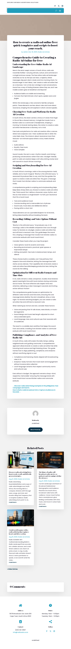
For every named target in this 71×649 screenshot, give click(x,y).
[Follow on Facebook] (46, 631)
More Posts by (35, 430)
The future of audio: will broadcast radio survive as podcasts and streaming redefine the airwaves (50, 475)
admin (25, 52)
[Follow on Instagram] (54, 631)
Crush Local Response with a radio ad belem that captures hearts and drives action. (19, 532)
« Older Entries (12, 569)
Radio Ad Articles (44, 52)
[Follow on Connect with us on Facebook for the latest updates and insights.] (55, 5)
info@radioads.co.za (20, 632)
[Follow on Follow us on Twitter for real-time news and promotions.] (58, 5)
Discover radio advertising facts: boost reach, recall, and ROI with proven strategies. (20, 474)
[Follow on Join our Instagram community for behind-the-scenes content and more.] (62, 5)
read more (12, 502)
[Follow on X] (50, 631)
